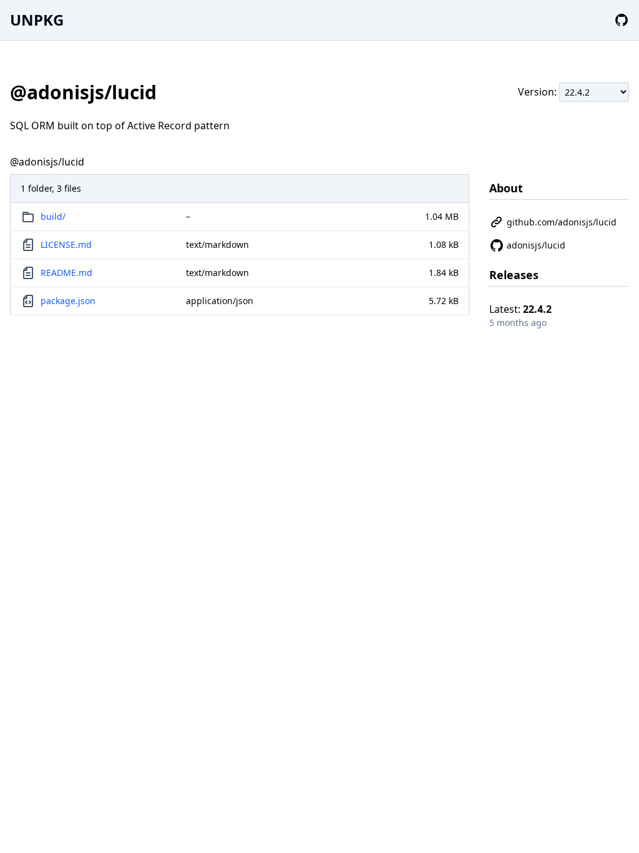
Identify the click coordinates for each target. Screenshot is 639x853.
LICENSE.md (66, 244)
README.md (66, 273)
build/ (53, 216)
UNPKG (37, 19)
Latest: (520, 309)
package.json (68, 301)
